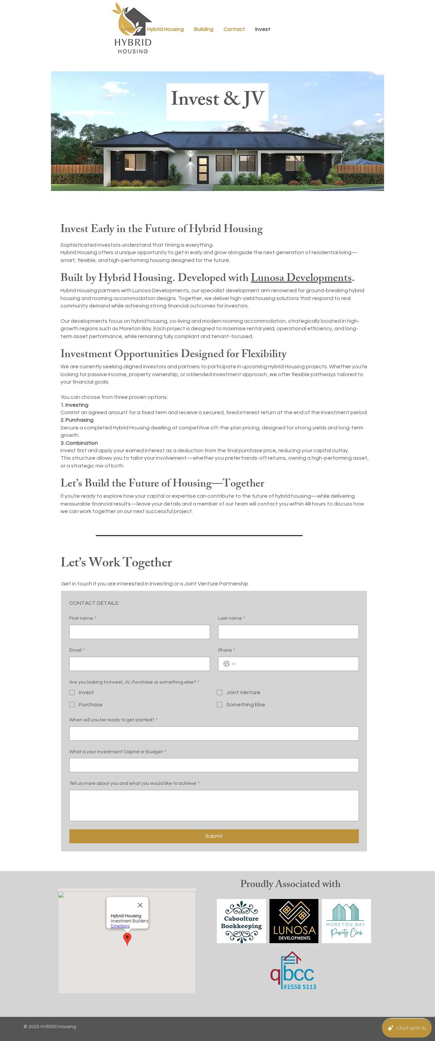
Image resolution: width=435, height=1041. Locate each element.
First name (82, 618)
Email (77, 650)
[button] (234, 29)
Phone (226, 650)
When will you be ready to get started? (113, 720)
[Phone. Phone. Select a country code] (229, 664)
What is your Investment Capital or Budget (117, 751)
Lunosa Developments (301, 279)
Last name (231, 618)
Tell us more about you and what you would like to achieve (134, 783)
